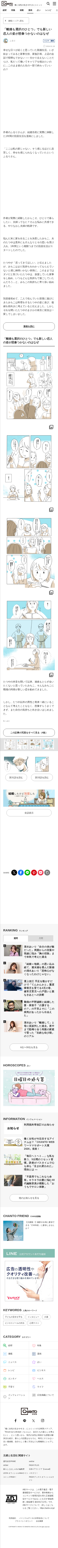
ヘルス (40, 1378)
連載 (22, 10)
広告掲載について (45, 1395)
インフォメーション (16, 1396)
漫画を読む (29, 326)
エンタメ (12, 1378)
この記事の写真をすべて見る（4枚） (29, 732)
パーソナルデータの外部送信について (34, 1518)
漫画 (30, 10)
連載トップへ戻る (16, 21)
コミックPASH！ (10, 1477)
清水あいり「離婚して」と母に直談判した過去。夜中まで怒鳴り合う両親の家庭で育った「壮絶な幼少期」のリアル (39, 1029)
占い (39, 10)
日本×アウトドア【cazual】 (40, 1469)
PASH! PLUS (34, 1465)
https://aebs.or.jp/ (47, 1508)
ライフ (40, 1387)
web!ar (31, 1461)
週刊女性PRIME (9, 1461)
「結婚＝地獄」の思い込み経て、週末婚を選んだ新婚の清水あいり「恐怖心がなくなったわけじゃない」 (39, 969)
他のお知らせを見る (29, 1198)
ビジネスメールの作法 (14, 1323)
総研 (5, 10)
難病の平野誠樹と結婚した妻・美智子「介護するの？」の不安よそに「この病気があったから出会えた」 (39, 1008)
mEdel (5, 1465)
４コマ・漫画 (49, 41)
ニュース (12, 1362)
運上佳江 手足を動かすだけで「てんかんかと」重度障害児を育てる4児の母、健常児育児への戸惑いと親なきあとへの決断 (39, 988)
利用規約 (12, 1518)
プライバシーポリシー (24, 1521)
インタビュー (33, 1317)
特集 (13, 10)
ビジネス (41, 1370)
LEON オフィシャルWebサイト (15, 1473)
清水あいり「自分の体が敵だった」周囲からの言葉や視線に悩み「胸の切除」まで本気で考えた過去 (39, 951)
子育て (11, 1387)
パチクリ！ (33, 1473)
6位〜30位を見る (29, 1047)
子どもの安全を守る (13, 1317)
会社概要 (39, 1521)
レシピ (48, 10)
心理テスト (34, 1323)
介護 (46, 1317)
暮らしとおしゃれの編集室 (13, 1469)
